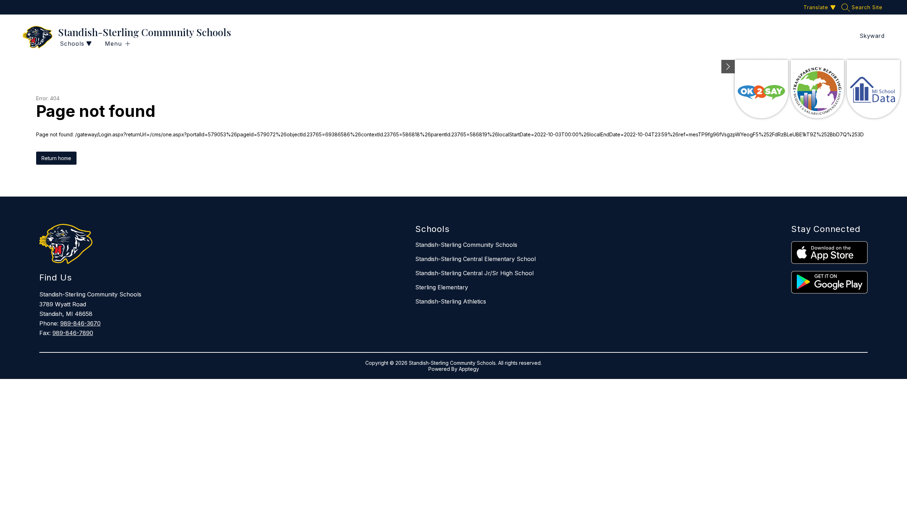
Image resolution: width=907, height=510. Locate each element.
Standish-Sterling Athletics (450, 301)
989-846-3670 (80, 323)
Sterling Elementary (441, 287)
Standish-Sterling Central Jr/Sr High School (474, 273)
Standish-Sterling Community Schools (466, 244)
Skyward (872, 35)
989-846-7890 (72, 332)
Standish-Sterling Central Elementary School (475, 258)
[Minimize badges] (728, 66)
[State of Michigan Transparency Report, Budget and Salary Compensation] (817, 89)
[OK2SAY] (761, 89)
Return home (56, 158)
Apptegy (469, 369)
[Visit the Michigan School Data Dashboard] (873, 89)
